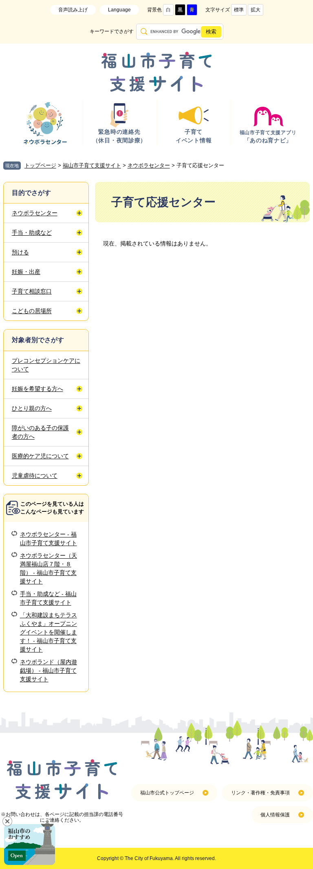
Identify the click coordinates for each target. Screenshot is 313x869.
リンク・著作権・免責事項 (260, 793)
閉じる (7, 821)
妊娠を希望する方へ (37, 388)
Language (119, 10)
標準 (239, 10)
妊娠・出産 (26, 271)
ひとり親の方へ (32, 408)
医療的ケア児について (40, 456)
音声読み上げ (73, 10)
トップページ (40, 165)
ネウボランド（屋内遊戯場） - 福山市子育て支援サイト (48, 670)
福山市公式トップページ (167, 793)
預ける (20, 252)
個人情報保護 (275, 815)
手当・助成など (32, 232)
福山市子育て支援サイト (92, 165)
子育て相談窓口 (32, 291)
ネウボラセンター (149, 165)
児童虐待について (34, 475)
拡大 (255, 10)
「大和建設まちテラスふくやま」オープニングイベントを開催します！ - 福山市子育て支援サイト (48, 632)
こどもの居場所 (32, 310)
